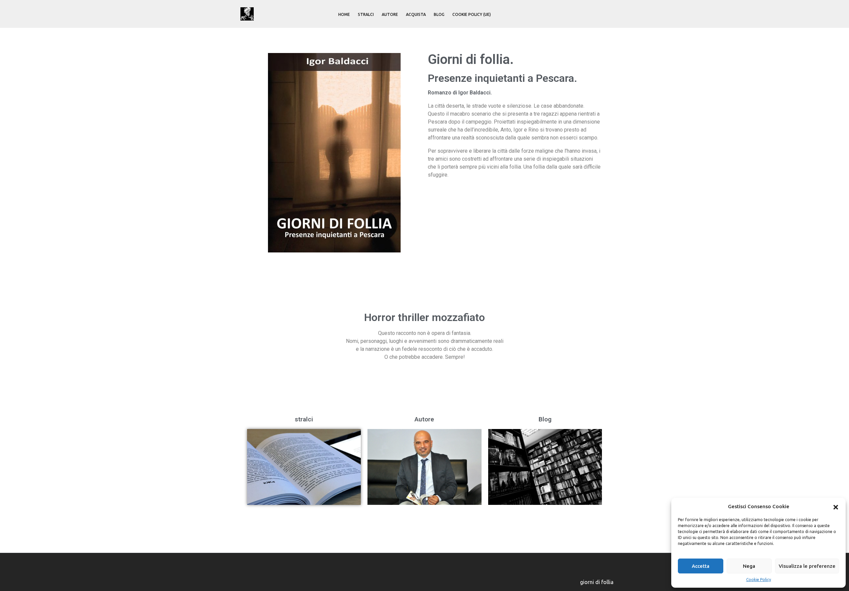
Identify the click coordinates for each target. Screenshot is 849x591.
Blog (439, 14)
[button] (835, 506)
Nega (749, 566)
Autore (390, 14)
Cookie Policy (758, 579)
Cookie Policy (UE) (471, 14)
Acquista (416, 14)
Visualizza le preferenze (807, 566)
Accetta (700, 566)
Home (344, 14)
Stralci (366, 14)
